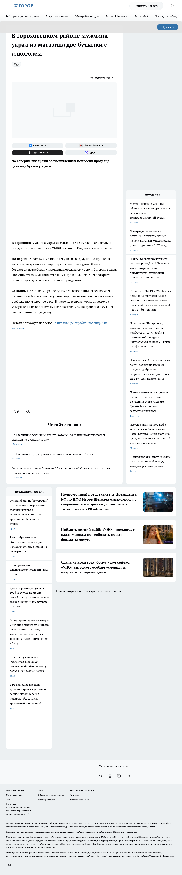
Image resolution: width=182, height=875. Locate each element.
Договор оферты (46, 799)
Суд (16, 64)
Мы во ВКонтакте (117, 16)
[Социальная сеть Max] (91, 152)
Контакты (75, 795)
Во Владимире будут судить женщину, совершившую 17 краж (53, 456)
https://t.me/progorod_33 (128, 840)
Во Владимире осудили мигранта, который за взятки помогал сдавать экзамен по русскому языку (58, 439)
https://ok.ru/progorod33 (102, 840)
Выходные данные (15, 790)
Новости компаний (79, 799)
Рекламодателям (57, 16)
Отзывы (10, 799)
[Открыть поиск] (172, 5)
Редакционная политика (82, 790)
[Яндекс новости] (91, 145)
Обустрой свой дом (87, 16)
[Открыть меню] (7, 5)
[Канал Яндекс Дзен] (37, 152)
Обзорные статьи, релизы (51, 795)
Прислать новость (146, 5)
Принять (168, 27)
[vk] (17, 411)
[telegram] (29, 411)
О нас (41, 790)
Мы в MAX (141, 16)
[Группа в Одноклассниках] (110, 775)
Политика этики (14, 795)
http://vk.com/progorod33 (75, 840)
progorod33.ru (112, 832)
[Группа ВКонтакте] (37, 145)
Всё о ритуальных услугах (22, 16)
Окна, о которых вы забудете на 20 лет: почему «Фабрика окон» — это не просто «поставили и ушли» (61, 473)
